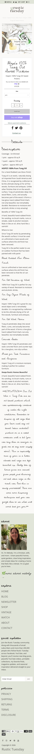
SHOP (4, 607)
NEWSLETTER (8, 602)
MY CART (23, 2)
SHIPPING (6, 699)
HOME (4, 591)
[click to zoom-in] (29, 27)
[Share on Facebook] (13, 128)
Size (17, 91)
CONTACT (6, 628)
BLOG (4, 596)
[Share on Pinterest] (20, 128)
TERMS (5, 709)
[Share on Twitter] (16, 128)
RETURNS (6, 704)
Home (4, 18)
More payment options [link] (17, 123)
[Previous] (5, 27)
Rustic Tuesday (13, 749)
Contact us (16, 133)
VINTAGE (6, 612)
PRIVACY (6, 694)
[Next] (10, 27)
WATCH (5, 617)
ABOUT (5, 622)
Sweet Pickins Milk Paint (14, 18)
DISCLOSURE (8, 715)
